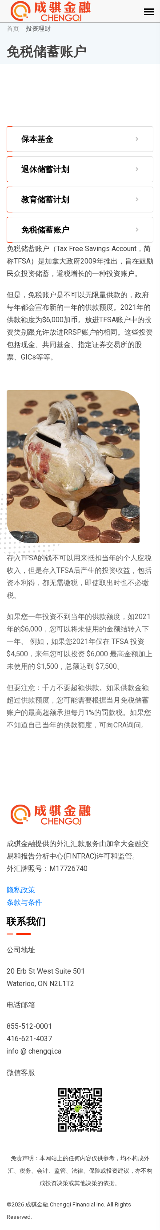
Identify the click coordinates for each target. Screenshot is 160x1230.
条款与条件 (24, 902)
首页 (13, 28)
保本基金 (37, 139)
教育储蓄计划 (45, 199)
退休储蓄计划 (45, 169)
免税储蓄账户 (45, 229)
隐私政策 (21, 890)
